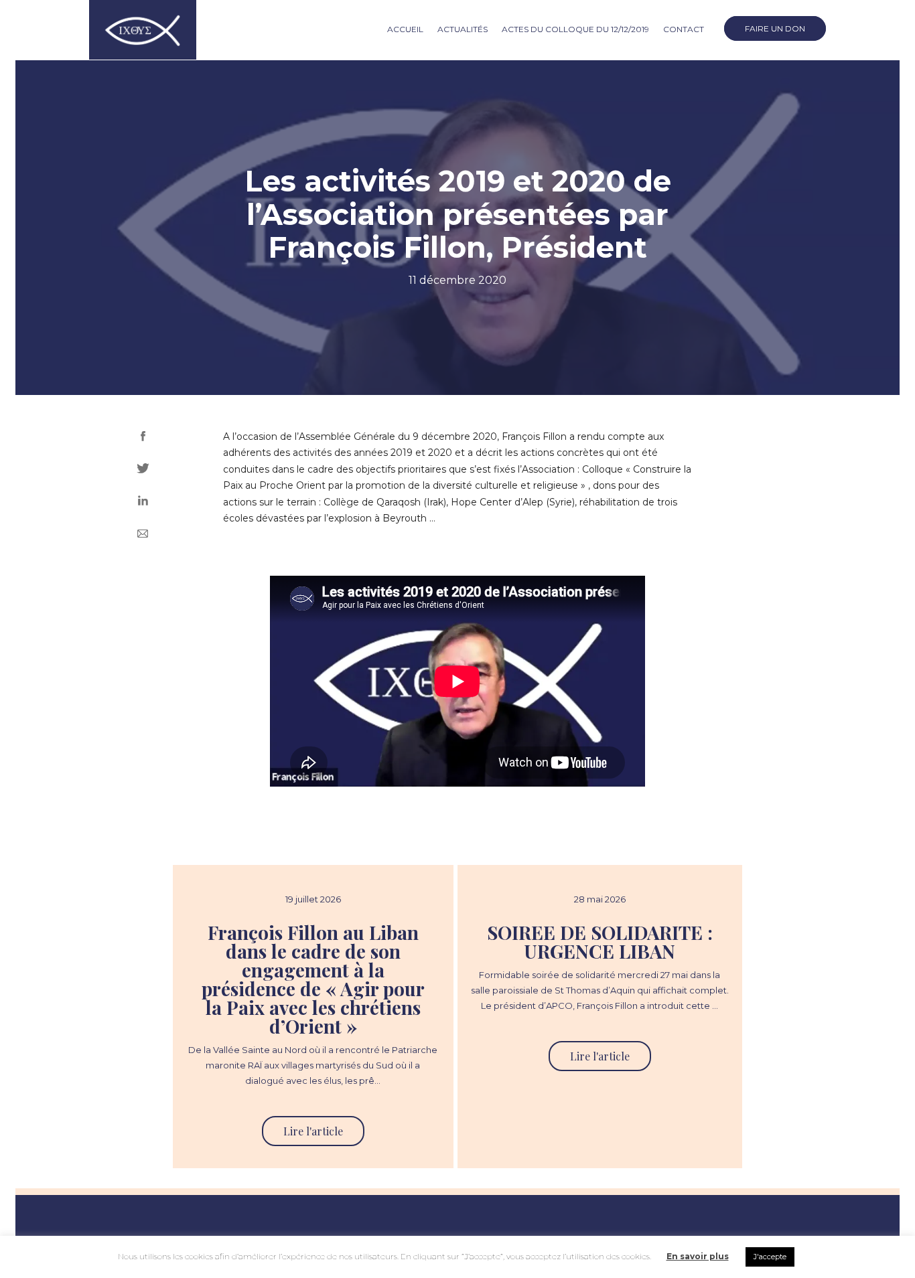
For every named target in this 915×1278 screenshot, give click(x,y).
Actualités (462, 29)
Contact (683, 29)
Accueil (405, 29)
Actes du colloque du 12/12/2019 (575, 29)
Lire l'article (313, 1131)
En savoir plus (697, 1256)
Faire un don (775, 28)
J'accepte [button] (770, 1256)
